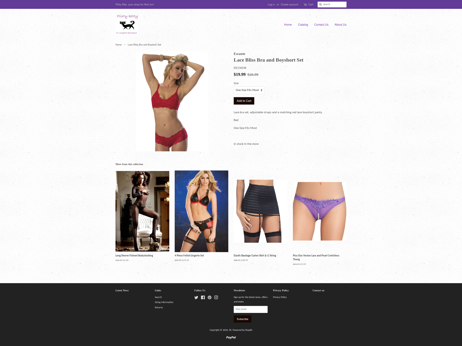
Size (236, 83)
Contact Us (321, 24)
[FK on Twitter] (196, 298)
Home (288, 24)
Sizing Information (164, 302)
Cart (310, 4)
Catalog (303, 24)
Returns (159, 307)
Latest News (122, 290)
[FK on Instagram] (216, 298)
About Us (340, 24)
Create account (289, 4)
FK (230, 330)
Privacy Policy (280, 297)
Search (158, 297)
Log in (271, 4)
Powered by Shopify (242, 330)
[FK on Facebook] (203, 298)
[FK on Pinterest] (210, 298)
